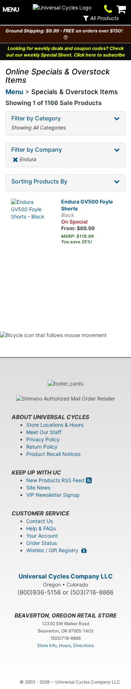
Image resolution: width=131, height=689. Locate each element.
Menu (14, 92)
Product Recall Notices (53, 454)
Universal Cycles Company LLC (66, 576)
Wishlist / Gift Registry (53, 550)
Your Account (42, 536)
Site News (38, 487)
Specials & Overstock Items (74, 92)
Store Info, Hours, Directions (65, 645)
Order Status (41, 543)
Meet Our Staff (43, 432)
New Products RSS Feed (56, 480)
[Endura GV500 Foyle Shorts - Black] (30, 218)
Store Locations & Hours (54, 425)
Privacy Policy (43, 439)
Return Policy (41, 447)
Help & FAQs (41, 528)
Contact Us (39, 521)
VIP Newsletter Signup (53, 495)
